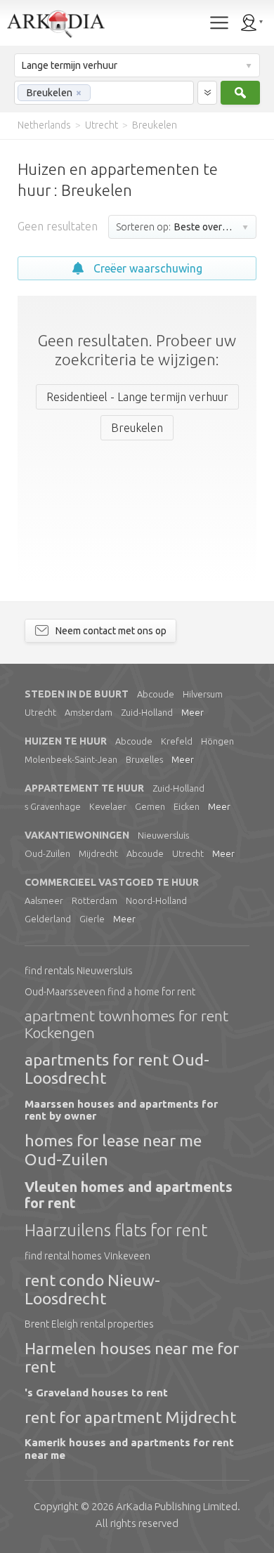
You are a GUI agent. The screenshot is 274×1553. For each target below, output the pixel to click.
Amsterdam (88, 712)
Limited (176, 1506)
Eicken (187, 806)
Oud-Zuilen (47, 853)
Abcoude (155, 694)
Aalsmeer (44, 900)
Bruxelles (144, 759)
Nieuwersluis (163, 835)
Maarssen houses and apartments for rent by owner (121, 1110)
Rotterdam (94, 900)
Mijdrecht (98, 853)
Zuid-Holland (147, 712)
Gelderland (48, 919)
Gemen (150, 806)
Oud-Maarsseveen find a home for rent (110, 991)
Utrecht (40, 712)
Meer (192, 712)
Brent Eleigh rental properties (89, 1324)
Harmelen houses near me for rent (132, 1357)
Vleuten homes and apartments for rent (129, 1195)
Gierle (92, 919)
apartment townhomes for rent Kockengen (126, 1024)
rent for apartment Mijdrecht (130, 1417)
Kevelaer (107, 806)
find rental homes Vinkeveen (87, 1256)
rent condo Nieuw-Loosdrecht (92, 1289)
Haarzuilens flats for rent (116, 1230)
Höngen (217, 741)
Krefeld (177, 741)
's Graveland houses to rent (96, 1392)
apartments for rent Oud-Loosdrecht (117, 1069)
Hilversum (203, 694)
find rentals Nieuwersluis (79, 970)
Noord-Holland (156, 900)
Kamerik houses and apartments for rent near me (129, 1448)
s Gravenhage (53, 806)
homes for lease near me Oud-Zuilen (113, 1149)
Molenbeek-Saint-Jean (71, 759)
